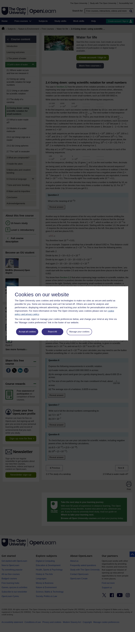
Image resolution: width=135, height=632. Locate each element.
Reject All (52, 332)
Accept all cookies (27, 332)
